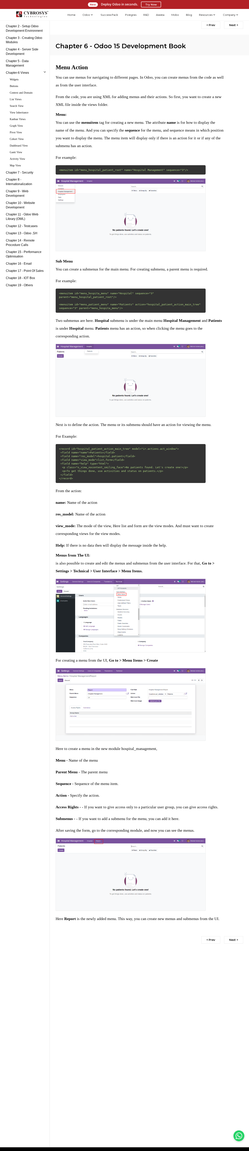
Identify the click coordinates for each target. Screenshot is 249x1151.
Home (71, 14)
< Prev (210, 25)
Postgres (130, 14)
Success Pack (109, 14)
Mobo (175, 14)
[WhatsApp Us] (239, 1136)
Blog (189, 14)
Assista (160, 14)
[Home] (32, 15)
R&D (146, 14)
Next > (233, 25)
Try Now (151, 4)
